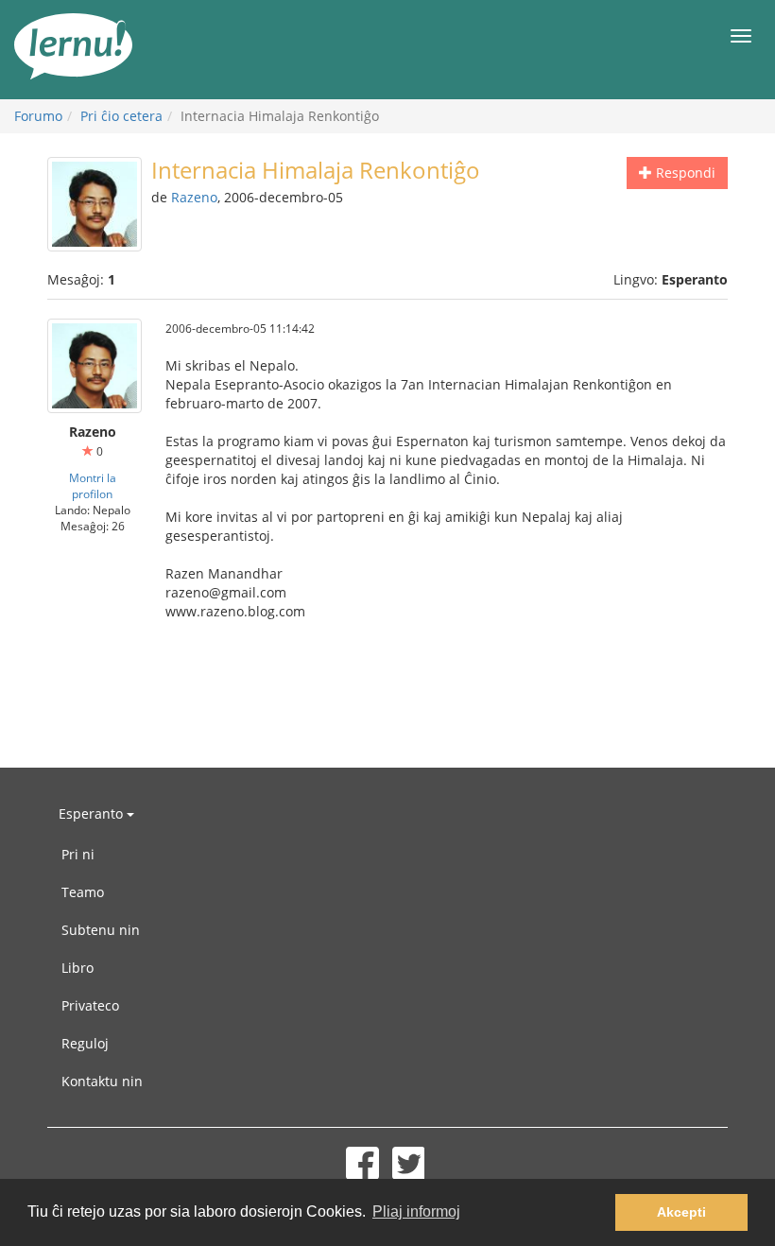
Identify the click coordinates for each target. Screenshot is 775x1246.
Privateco (90, 1005)
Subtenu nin (100, 930)
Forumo (38, 116)
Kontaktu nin (102, 1081)
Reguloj (85, 1043)
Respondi (683, 173)
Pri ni (78, 854)
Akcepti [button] (681, 1212)
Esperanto (93, 813)
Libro (77, 968)
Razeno (194, 197)
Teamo (82, 892)
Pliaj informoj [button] (416, 1211)
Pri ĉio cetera (121, 116)
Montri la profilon (92, 485)
